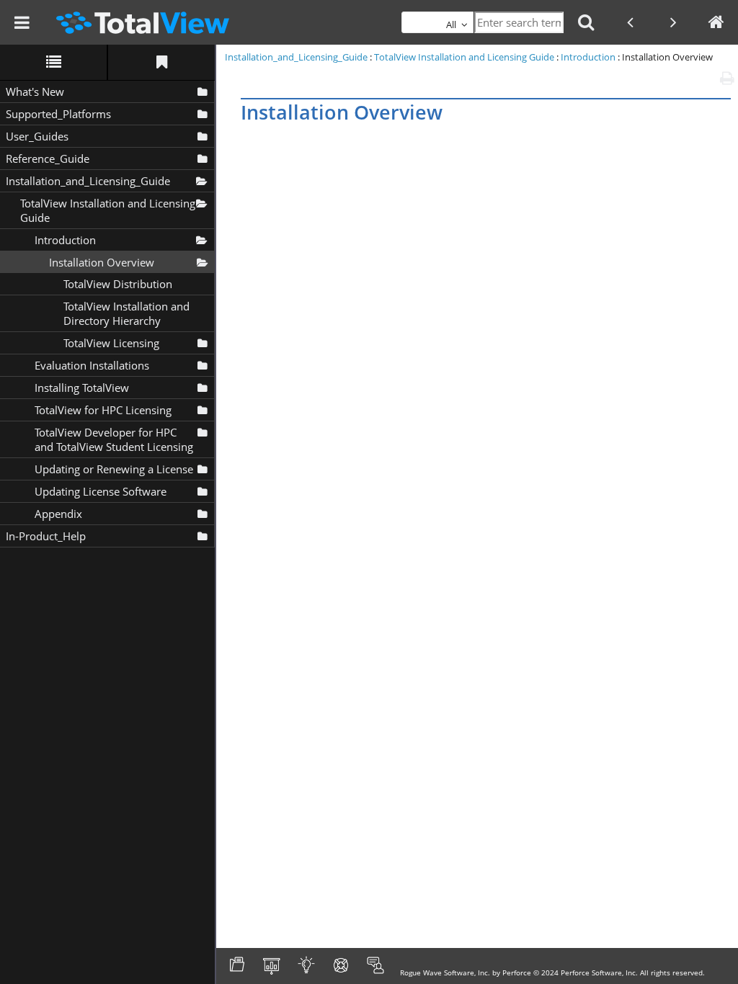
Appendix (58, 513)
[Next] (673, 22)
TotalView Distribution (117, 284)
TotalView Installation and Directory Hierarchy (126, 313)
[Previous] (630, 22)
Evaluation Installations (92, 365)
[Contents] (53, 62)
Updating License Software (100, 491)
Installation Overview (101, 262)
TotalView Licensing (111, 343)
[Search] (586, 22)
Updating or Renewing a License (114, 469)
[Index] (161, 62)
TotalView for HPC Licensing (103, 410)
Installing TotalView (82, 387)
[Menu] (21, 22)
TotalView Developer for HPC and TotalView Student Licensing (114, 439)
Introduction (65, 240)
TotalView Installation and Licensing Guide (107, 210)
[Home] (716, 22)
